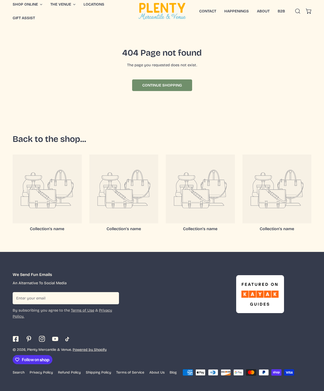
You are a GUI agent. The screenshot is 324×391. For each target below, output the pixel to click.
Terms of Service (130, 372)
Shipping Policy (98, 372)
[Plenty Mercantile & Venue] (162, 11)
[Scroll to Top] (315, 364)
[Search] (297, 11)
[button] (308, 11)
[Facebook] (15, 339)
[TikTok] (68, 339)
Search (19, 372)
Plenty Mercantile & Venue (49, 349)
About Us (157, 372)
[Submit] (112, 298)
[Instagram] (42, 339)
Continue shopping (162, 85)
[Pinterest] (28, 339)
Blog (173, 372)
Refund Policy (69, 372)
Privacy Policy (41, 372)
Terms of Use (82, 310)
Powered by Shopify (90, 349)
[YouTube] (55, 339)
